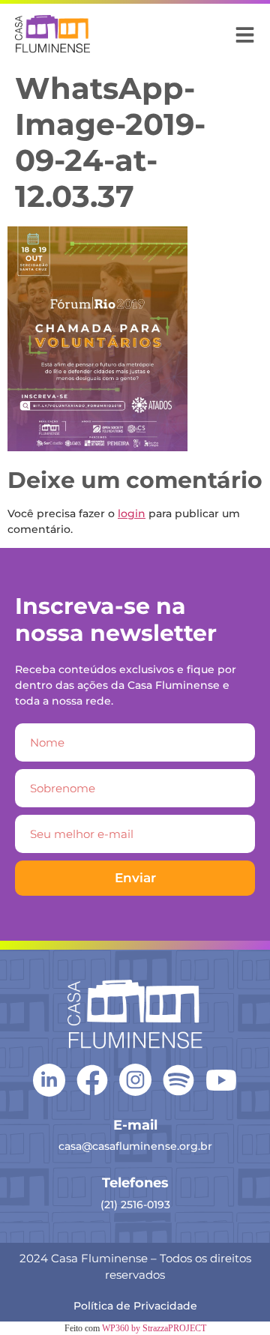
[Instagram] (135, 1080)
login (132, 513)
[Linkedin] (49, 1079)
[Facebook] (92, 1080)
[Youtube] (221, 1080)
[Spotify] (178, 1080)
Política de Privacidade (135, 1306)
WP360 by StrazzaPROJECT (154, 1328)
